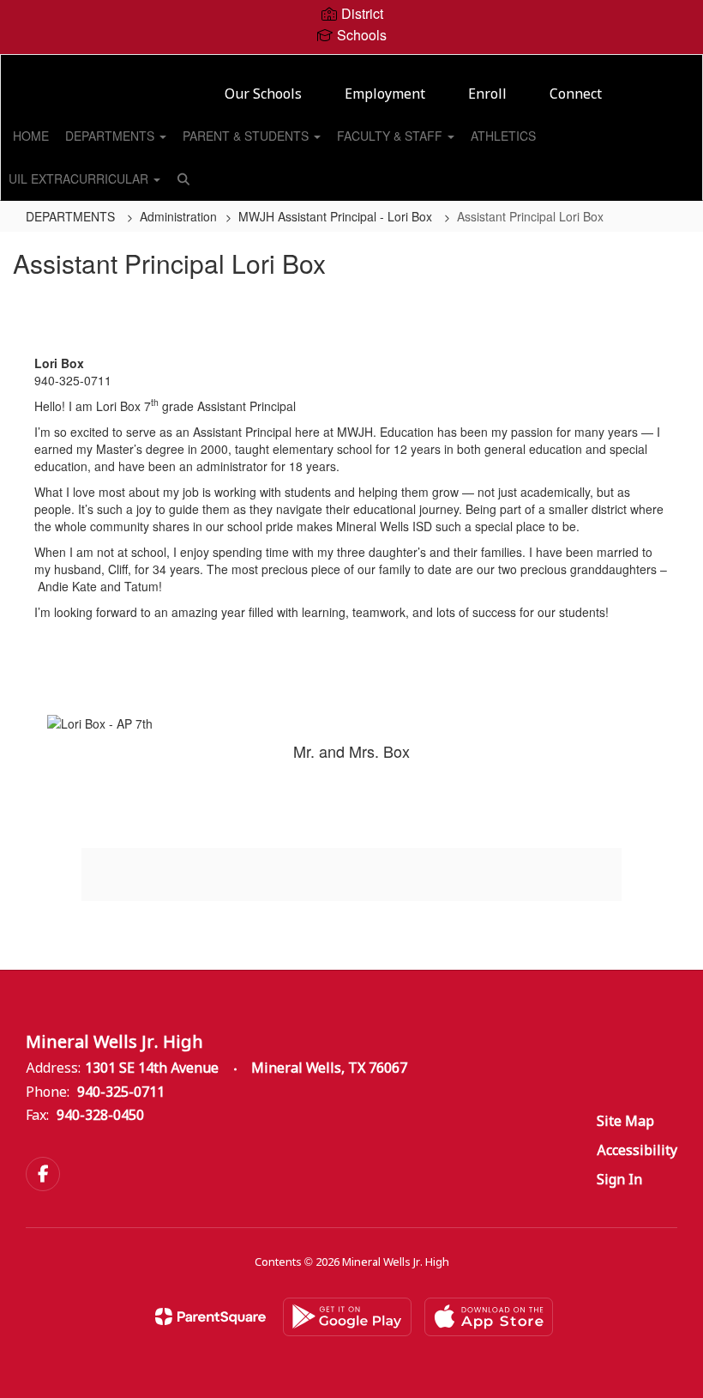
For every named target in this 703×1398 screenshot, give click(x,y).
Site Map (625, 1122)
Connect (576, 95)
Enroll (487, 95)
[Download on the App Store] (488, 1317)
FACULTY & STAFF (391, 135)
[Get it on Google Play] (347, 1317)
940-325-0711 (121, 1093)
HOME (31, 135)
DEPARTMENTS (111, 135)
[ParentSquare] (210, 1316)
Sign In (619, 1180)
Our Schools (263, 95)
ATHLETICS (503, 135)
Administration (178, 216)
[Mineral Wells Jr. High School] (351, 65)
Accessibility (637, 1151)
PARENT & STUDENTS (247, 135)
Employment (385, 95)
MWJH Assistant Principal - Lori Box (337, 216)
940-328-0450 (100, 1116)
